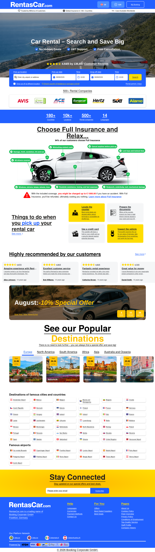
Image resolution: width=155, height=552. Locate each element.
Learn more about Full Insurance (105, 196)
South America (68, 352)
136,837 (91, 63)
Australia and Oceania (117, 352)
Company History (128, 528)
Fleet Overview (127, 514)
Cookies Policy (127, 511)
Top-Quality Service (129, 522)
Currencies (71, 511)
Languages (72, 508)
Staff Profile (126, 525)
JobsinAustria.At (74, 538)
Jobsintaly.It (54, 538)
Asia (96, 352)
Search (135, 77)
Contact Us (72, 517)
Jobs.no (35, 538)
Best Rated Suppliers (103, 511)
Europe (28, 352)
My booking (135, 4)
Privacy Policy (127, 517)
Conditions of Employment (132, 519)
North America (46, 352)
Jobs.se (17, 538)
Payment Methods (74, 514)
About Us (125, 508)
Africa (85, 352)
